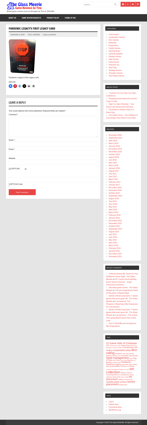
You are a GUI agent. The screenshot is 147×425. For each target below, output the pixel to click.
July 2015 (113, 234)
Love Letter (123, 360)
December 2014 (115, 254)
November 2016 (115, 190)
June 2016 (113, 204)
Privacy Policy (53, 18)
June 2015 (113, 237)
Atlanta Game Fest (127, 345)
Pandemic (126, 362)
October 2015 (114, 226)
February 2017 (115, 182)
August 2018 (114, 157)
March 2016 (113, 212)
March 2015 (113, 245)
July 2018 (113, 160)
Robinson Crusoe (124, 369)
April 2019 (113, 141)
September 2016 (115, 196)
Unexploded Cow (128, 379)
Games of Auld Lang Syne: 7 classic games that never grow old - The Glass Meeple (122, 298)
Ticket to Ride (124, 377)
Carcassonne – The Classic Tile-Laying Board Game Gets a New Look (122, 318)
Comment (13, 115)
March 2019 (113, 143)
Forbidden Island (127, 356)
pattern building (133, 364)
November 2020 (115, 135)
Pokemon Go (114, 65)
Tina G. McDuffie (34, 34)
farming (131, 353)
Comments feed (115, 407)
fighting (108, 356)
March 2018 (113, 165)
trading (120, 379)
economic (118, 353)
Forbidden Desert (116, 355)
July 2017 (113, 174)
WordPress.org (115, 410)
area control (117, 345)
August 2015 (114, 232)
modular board (117, 362)
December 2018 (115, 149)
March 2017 (113, 179)
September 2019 (115, 138)
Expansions (113, 45)
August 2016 (114, 199)
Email (12, 149)
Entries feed (113, 404)
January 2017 (114, 185)
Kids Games (114, 59)
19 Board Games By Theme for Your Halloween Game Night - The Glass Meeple (122, 276)
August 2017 (114, 171)
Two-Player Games (116, 76)
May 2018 (113, 163)
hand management (117, 357)
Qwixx (132, 366)
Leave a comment (49, 34)
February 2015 (115, 248)
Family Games (114, 48)
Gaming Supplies (116, 54)
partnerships (124, 364)
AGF (107, 345)
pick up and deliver (113, 366)
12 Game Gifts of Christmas (121, 343)
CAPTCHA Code (16, 184)
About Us (12, 18)
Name (12, 140)
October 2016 (114, 193)
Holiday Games (115, 56)
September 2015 (115, 229)
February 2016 (115, 215)
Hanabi (135, 356)
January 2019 (114, 146)
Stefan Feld (116, 377)
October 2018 (114, 154)
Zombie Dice (123, 385)
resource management (112, 369)
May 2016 (113, 207)
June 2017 (113, 176)
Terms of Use (70, 18)
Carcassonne (128, 347)
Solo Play (113, 67)
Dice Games (114, 40)
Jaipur (131, 358)
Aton (135, 345)
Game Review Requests (31, 18)
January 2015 (114, 251)
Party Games (114, 62)
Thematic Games (116, 73)
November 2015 (115, 223)
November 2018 (115, 152)
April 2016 (113, 210)
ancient (112, 345)
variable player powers (116, 382)
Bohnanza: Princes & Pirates (114, 347)
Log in (111, 402)
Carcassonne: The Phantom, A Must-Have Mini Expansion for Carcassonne (122, 304)
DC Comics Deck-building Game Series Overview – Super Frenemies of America (121, 282)
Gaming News (114, 51)
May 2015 (113, 240)
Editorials (112, 43)
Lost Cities (116, 360)
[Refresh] (25, 169)
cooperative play (122, 350)
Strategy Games (115, 70)
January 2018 (114, 168)
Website (12, 158)
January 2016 (114, 218)
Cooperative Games (117, 37)
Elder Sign (125, 353)
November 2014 (115, 256)
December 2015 (115, 221)
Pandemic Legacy (113, 364)
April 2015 (113, 243)
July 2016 (113, 201)
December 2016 (115, 187)
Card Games (114, 34)
